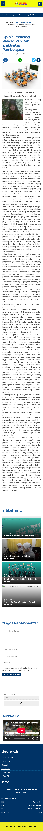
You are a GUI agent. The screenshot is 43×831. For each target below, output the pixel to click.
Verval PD (5, 772)
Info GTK (5, 776)
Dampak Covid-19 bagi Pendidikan (19, 535)
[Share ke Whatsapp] (19, 60)
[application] (21, 730)
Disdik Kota (6, 761)
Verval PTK (5, 769)
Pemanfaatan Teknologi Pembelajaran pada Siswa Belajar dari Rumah (21, 579)
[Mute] (33, 738)
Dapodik (4, 765)
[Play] (6, 738)
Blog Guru (27, 22)
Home (19, 22)
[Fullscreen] (37, 738)
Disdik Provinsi (7, 757)
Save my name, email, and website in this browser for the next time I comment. (19, 669)
